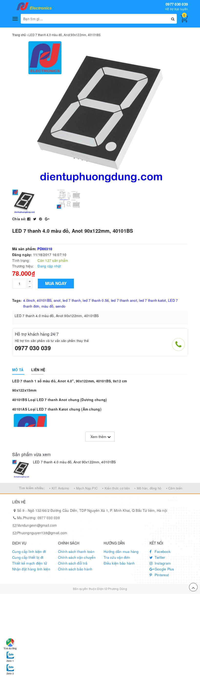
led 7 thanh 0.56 (96, 300)
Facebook (162, 551)
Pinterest (161, 574)
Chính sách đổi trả (73, 563)
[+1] (47, 218)
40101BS (44, 300)
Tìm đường (10, 648)
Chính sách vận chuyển (77, 557)
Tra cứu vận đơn (117, 557)
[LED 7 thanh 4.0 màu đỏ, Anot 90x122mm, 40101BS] (21, 469)
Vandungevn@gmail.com (37, 525)
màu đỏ (47, 306)
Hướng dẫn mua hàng (121, 551)
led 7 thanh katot (152, 300)
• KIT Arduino (59, 488)
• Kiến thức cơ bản (116, 488)
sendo (60, 306)
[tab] (17, 370)
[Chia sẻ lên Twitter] (35, 218)
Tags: (17, 300)
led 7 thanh (72, 300)
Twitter (159, 557)
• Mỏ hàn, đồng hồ (147, 488)
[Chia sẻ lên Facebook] (29, 218)
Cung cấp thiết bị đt (27, 557)
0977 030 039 (177, 4)
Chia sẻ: (19, 218)
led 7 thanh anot (124, 300)
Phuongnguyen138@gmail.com (42, 532)
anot (57, 300)
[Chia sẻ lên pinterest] (41, 218)
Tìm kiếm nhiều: (32, 488)
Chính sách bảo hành (75, 569)
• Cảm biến (174, 488)
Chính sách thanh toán (76, 551)
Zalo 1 (10, 660)
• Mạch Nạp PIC (86, 488)
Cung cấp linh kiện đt (29, 551)
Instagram (162, 563)
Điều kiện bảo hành (119, 563)
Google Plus (164, 569)
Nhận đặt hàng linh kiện (31, 569)
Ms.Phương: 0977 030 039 (38, 517)
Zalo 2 (10, 673)
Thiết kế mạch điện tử (29, 563)
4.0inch (29, 300)
